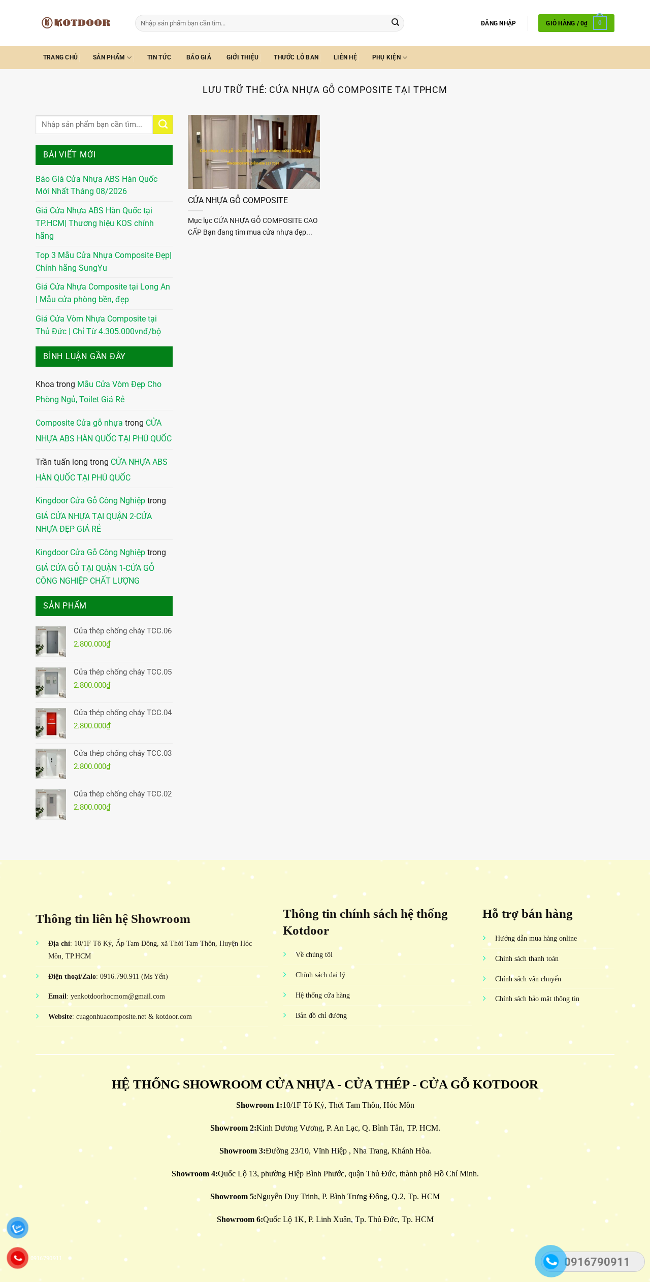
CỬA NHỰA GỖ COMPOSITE (238, 200)
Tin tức (159, 57)
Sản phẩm (109, 57)
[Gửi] (395, 23)
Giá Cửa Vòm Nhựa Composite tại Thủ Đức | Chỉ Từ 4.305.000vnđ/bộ (98, 325)
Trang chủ (60, 57)
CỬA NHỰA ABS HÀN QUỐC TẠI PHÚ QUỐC (104, 431)
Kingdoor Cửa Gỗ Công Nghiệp (90, 500)
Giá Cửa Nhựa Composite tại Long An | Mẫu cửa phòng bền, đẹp (103, 293)
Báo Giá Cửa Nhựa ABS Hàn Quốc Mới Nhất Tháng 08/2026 (96, 186)
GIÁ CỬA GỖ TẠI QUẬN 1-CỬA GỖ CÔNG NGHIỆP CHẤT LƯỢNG (95, 575)
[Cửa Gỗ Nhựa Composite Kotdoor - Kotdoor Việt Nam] (78, 23)
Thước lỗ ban (296, 57)
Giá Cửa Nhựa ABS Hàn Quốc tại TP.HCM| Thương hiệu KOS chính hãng (95, 223)
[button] (498, 23)
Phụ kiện (386, 57)
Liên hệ (345, 57)
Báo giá (198, 57)
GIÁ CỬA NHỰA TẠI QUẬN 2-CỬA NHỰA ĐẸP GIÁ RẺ (94, 523)
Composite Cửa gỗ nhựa (79, 423)
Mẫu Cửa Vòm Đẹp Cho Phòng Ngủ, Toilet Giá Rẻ (98, 392)
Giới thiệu (242, 57)
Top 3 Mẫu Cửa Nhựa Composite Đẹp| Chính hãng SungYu (104, 262)
